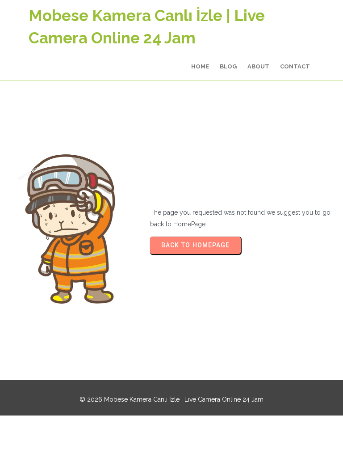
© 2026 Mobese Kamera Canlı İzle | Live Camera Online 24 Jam (171, 399)
